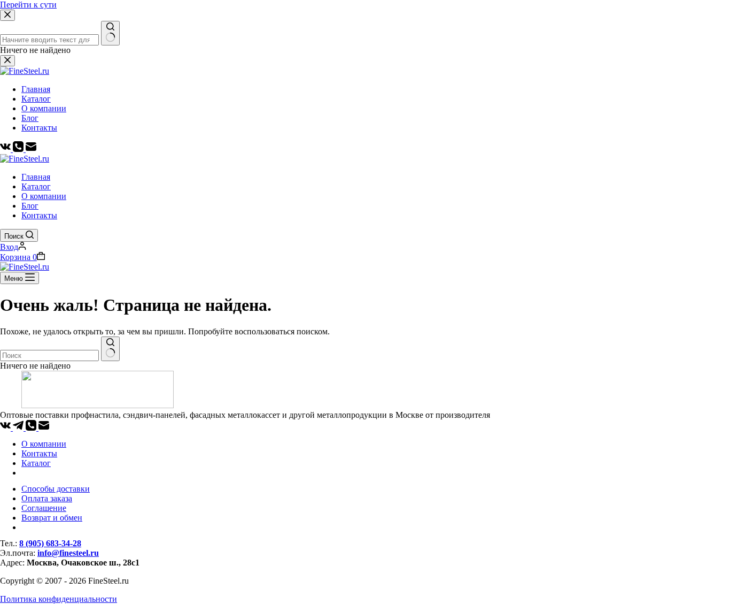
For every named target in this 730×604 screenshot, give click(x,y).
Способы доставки (55, 488)
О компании (43, 196)
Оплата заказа (46, 498)
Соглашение (43, 508)
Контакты (39, 215)
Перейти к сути (28, 4)
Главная (35, 176)
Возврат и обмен (51, 517)
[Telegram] (19, 427)
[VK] (6, 427)
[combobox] (49, 355)
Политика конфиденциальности (58, 598)
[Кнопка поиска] (110, 349)
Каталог (36, 186)
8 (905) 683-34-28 (50, 543)
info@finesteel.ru (68, 552)
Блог (29, 205)
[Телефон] (32, 427)
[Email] (43, 427)
